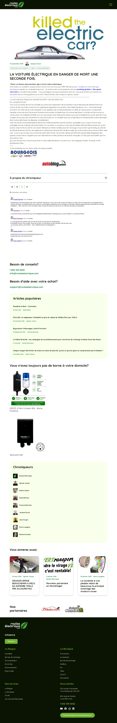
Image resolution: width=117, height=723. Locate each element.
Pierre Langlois (24, 527)
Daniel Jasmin (30, 354)
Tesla (62, 671)
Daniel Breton (24, 498)
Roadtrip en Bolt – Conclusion (24, 306)
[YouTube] (61, 709)
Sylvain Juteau (31, 321)
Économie (8, 664)
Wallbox (63, 664)
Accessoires (64, 657)
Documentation (11, 661)
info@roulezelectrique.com (24, 273)
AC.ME (7, 695)
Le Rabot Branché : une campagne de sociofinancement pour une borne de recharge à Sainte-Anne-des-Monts (57, 339)
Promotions (64, 654)
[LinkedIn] (73, 709)
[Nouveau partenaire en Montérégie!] (58, 575)
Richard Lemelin (25, 534)
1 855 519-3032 (17, 270)
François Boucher (32, 332)
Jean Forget (23, 520)
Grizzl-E (63, 674)
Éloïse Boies (27, 310)
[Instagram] (69, 709)
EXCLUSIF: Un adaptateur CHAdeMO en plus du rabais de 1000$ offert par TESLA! (45, 317)
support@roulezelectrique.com (26, 287)
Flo (61, 667)
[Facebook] (65, 709)
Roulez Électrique (28, 343)
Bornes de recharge (12, 657)
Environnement (11, 667)
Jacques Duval (35, 64)
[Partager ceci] (17, 186)
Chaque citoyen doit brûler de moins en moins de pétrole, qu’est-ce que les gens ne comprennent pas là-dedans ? (58, 351)
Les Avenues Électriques (14, 699)
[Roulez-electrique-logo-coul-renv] (14, 4)
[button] (110, 4)
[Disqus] (58, 219)
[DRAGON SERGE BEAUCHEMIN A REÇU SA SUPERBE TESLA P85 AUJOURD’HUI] (24, 575)
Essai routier (9, 671)
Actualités (8, 654)
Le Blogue (8, 688)
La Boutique (9, 692)
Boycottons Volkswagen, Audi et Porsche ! (30, 328)
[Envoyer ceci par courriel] (12, 186)
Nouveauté (64, 678)
